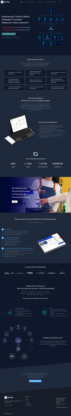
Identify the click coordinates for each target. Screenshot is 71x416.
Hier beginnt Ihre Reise (10, 34)
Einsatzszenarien (30, 2)
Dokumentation (40, 2)
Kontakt (14, 201)
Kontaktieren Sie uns (35, 381)
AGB (27, 401)
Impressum (28, 403)
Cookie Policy (28, 405)
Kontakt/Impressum (51, 2)
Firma (27, 399)
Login (59, 2)
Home (21, 2)
